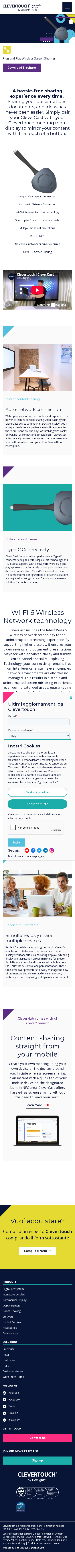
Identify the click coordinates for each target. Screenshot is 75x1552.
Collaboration (11, 1333)
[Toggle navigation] (67, 7)
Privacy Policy (10, 1540)
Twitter (12, 1406)
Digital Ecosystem (13, 1289)
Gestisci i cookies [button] (37, 792)
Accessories (10, 1327)
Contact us (38, 1438)
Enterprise (9, 1349)
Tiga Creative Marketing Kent (29, 1547)
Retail (6, 1354)
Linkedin (13, 1413)
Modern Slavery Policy (14, 1543)
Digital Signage (11, 1305)
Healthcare (9, 1360)
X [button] (71, 697)
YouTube (13, 1392)
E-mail (12, 716)
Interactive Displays (14, 1294)
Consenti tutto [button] (37, 804)
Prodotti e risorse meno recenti (44, 1543)
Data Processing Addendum (50, 1540)
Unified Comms (12, 1322)
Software (8, 1316)
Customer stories (13, 1371)
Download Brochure (21, 68)
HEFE (6, 1365)
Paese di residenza (20, 730)
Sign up (37, 1460)
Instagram (14, 1419)
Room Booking (12, 1311)
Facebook (14, 1399)
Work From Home (13, 1376)
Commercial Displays (15, 1300)
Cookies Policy (26, 1540)
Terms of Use (60, 1536)
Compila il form (35, 1251)
